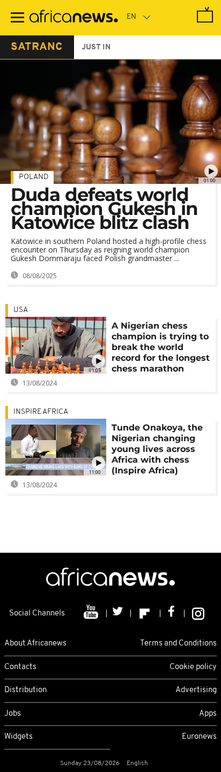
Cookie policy (193, 667)
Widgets (18, 737)
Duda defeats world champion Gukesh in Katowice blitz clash (104, 208)
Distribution (25, 690)
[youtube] (92, 613)
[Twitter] (119, 613)
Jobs (12, 714)
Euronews (199, 737)
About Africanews (35, 644)
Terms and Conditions (178, 644)
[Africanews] (74, 17)
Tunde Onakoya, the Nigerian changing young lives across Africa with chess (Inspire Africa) (157, 449)
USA (20, 310)
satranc (36, 47)
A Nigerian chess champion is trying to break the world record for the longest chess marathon (161, 347)
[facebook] (172, 613)
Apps (208, 714)
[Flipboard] (145, 613)
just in (96, 47)
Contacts (20, 667)
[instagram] (198, 613)
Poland (33, 177)
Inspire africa (40, 412)
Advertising (196, 690)
